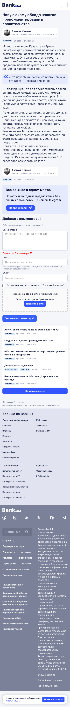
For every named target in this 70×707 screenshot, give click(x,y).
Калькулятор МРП (11, 476)
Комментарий (10, 230)
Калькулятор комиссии (13, 481)
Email (5, 273)
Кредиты (6, 436)
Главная (9, 402)
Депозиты (7, 441)
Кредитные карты (11, 446)
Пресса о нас (24, 557)
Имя (5, 257)
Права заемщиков (12, 575)
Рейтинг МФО (43, 431)
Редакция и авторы (13, 546)
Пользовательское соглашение (12, 586)
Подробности (18, 207)
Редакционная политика (15, 623)
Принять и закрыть (53, 699)
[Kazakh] (56, 4)
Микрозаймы (8, 452)
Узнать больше (13, 701)
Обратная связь (44, 471)
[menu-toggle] (64, 5)
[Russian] (52, 4)
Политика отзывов (12, 629)
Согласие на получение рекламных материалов (15, 603)
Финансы (6, 425)
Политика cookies (11, 618)
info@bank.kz (42, 476)
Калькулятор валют (12, 471)
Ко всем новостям (35, 391)
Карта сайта (9, 563)
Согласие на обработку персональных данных (14, 594)
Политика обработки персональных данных (14, 611)
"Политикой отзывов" (53, 285)
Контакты (25, 552)
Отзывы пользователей (15, 569)
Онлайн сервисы (10, 457)
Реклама (7, 557)
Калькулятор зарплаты (13, 497)
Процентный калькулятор (15, 487)
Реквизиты (8, 552)
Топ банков (41, 425)
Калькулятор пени (11, 492)
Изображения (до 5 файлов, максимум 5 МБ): (35, 294)
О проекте (8, 540)
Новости (7, 41)
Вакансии (27, 563)
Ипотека (6, 431)
